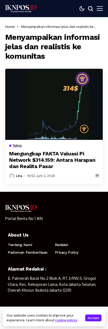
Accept (93, 318)
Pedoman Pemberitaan (28, 252)
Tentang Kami (20, 245)
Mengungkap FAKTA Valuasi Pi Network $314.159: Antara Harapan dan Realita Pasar (52, 159)
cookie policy (66, 320)
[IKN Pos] (21, 8)
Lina (19, 176)
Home (10, 26)
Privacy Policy (66, 252)
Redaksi (61, 245)
